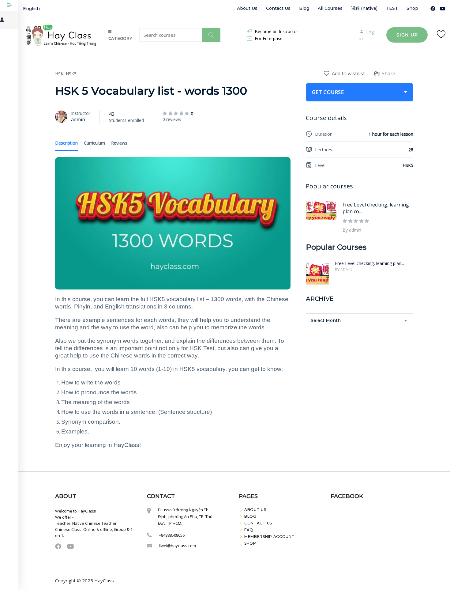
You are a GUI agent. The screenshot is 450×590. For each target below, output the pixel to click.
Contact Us (278, 8)
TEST (392, 8)
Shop (412, 8)
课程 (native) (364, 8)
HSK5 (71, 74)
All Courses (330, 8)
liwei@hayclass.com (177, 545)
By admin (352, 230)
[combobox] (359, 320)
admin (78, 119)
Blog (304, 8)
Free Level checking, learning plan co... (376, 208)
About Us (247, 8)
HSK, (60, 74)
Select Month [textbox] (326, 320)
